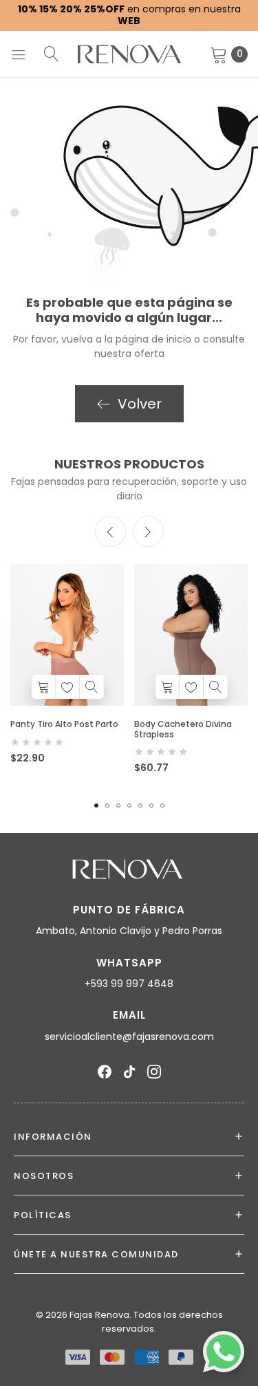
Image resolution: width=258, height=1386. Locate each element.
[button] (148, 531)
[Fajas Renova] (129, 54)
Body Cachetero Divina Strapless (183, 728)
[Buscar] (51, 53)
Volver (140, 403)
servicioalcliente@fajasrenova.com (129, 1036)
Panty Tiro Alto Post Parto (64, 724)
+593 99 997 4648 (129, 983)
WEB (129, 21)
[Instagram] (154, 1072)
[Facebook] (104, 1072)
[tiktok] (129, 1072)
